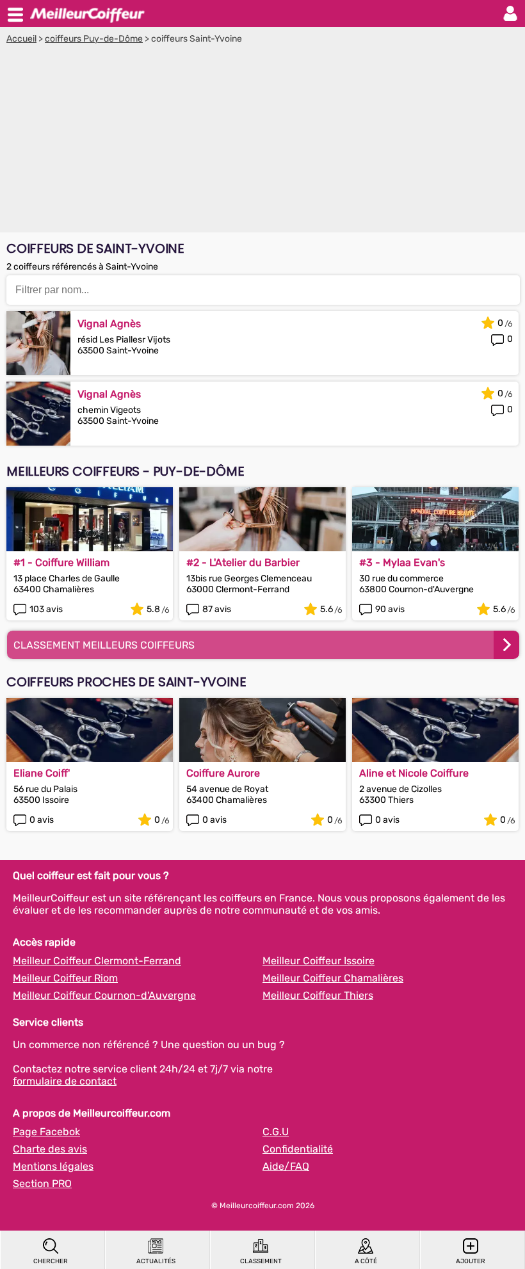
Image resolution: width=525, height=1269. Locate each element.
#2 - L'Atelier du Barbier (243, 562)
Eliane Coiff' (41, 773)
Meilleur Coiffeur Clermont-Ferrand (97, 961)
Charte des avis (50, 1149)
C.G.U (275, 1132)
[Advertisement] (262, 140)
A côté (366, 1261)
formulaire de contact (65, 1081)
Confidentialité (297, 1149)
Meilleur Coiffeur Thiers (317, 995)
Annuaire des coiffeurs (87, 13)
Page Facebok (46, 1132)
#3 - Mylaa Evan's (402, 562)
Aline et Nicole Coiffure (414, 773)
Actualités (155, 1261)
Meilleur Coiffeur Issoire (318, 961)
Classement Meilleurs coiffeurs (104, 645)
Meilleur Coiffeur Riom (65, 978)
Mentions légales (53, 1166)
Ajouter (470, 1261)
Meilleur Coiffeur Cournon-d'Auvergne (104, 995)
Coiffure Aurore (223, 773)
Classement (261, 1261)
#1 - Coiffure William (61, 562)
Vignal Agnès (109, 324)
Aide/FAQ (285, 1166)
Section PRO (42, 1183)
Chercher (50, 1261)
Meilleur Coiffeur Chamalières (332, 978)
